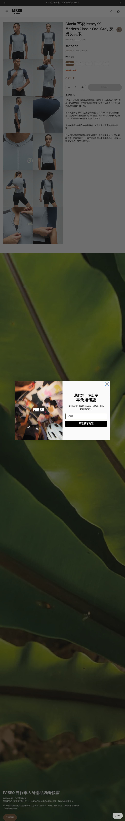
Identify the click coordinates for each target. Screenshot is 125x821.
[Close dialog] (107, 384)
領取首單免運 (86, 424)
